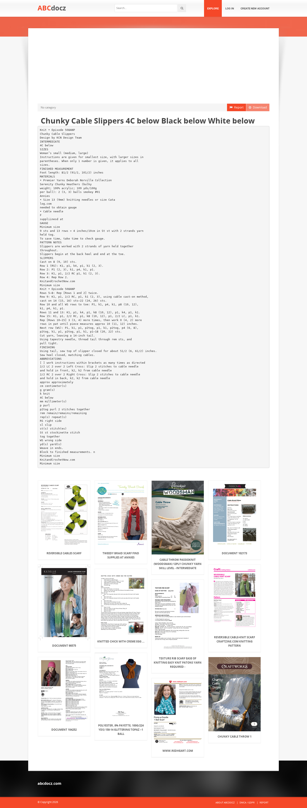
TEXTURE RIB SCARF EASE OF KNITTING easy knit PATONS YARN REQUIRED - (178, 662)
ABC (52, 7)
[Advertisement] (153, 66)
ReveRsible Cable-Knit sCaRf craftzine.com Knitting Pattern (234, 641)
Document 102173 (234, 553)
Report (238, 107)
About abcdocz (225, 802)
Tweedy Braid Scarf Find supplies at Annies (121, 555)
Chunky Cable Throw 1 (234, 736)
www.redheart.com (177, 751)
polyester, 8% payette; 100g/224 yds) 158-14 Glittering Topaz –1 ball (121, 730)
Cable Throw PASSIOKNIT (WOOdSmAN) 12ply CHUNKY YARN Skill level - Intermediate (178, 564)
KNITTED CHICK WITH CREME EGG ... (121, 641)
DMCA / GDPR (247, 802)
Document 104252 (64, 730)
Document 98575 (64, 645)
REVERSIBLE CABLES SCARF (64, 553)
